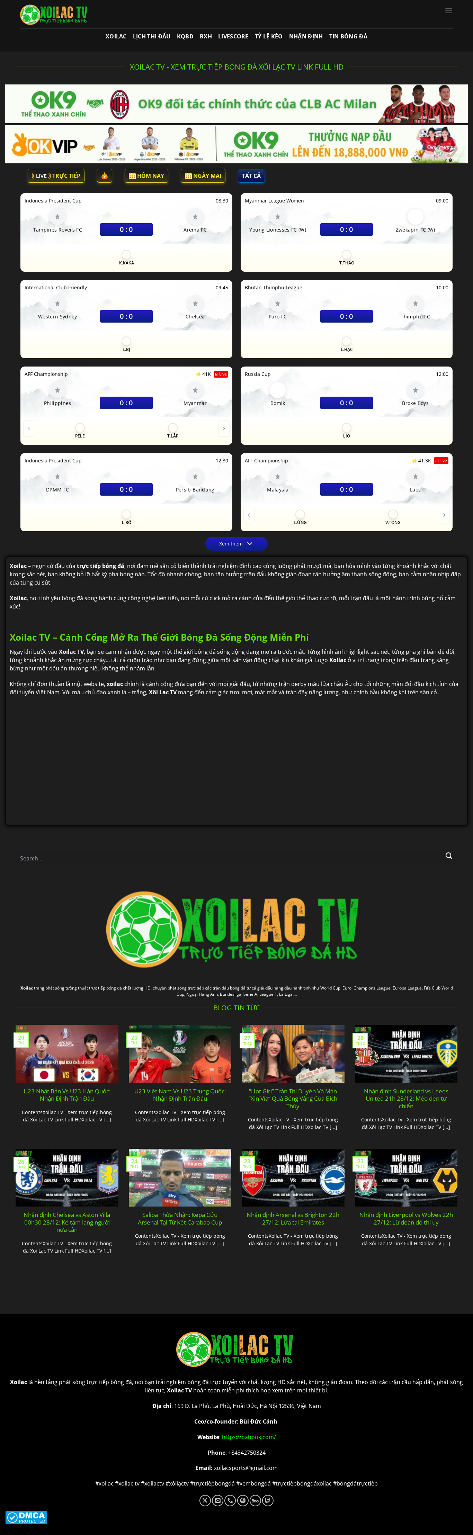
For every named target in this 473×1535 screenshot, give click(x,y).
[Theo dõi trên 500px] (255, 1500)
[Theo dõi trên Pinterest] (243, 1500)
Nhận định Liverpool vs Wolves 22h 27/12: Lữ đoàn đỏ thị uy (406, 1218)
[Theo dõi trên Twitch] (268, 1500)
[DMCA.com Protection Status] (236, 1517)
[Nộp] (449, 856)
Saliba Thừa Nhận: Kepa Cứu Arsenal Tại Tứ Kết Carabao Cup (180, 1218)
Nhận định (306, 36)
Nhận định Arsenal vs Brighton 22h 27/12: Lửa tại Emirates (293, 1218)
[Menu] (449, 10)
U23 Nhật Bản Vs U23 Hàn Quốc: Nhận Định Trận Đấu (67, 1094)
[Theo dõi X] (205, 1500)
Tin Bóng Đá (348, 36)
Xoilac (116, 36)
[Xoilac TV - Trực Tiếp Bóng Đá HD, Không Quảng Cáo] (54, 14)
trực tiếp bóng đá (109, 1382)
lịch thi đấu (152, 36)
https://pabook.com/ (249, 1437)
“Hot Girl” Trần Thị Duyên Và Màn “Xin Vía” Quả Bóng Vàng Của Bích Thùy (293, 1098)
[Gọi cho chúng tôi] (230, 1500)
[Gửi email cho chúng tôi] (217, 1500)
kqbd (185, 36)
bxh (206, 36)
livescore (233, 36)
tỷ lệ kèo (269, 36)
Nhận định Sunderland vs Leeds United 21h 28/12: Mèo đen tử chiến (406, 1098)
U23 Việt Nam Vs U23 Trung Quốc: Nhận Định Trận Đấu (180, 1094)
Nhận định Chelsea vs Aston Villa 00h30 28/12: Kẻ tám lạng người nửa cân (67, 1222)
